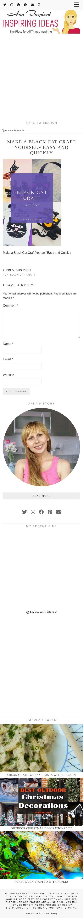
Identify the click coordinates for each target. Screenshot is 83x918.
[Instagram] (11, 4)
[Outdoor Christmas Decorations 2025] (41, 802)
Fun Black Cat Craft (19, 272)
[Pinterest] (18, 4)
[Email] (32, 4)
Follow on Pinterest (43, 612)
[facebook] (41, 512)
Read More (41, 495)
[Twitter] (5, 4)
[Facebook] (25, 4)
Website (8, 375)
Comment (10, 305)
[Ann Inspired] (41, 17)
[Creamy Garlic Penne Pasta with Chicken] (41, 748)
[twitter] (24, 512)
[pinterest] (50, 512)
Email (8, 359)
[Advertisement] (41, 77)
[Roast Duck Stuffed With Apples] (41, 855)
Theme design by (41, 914)
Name (8, 343)
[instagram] (33, 512)
